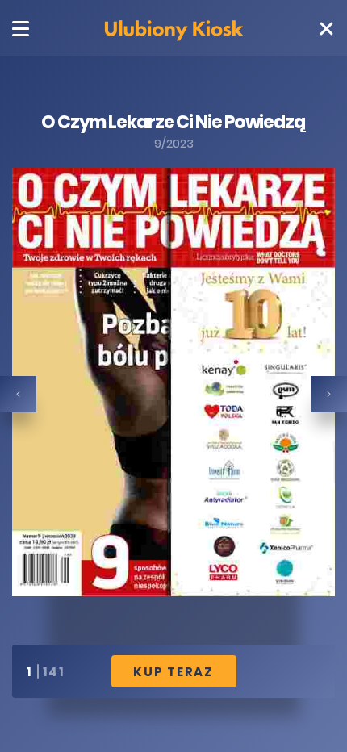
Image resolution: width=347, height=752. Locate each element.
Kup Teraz (173, 671)
